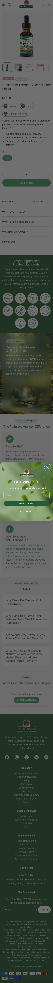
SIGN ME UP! (26, 503)
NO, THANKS (26, 512)
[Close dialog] (47, 467)
